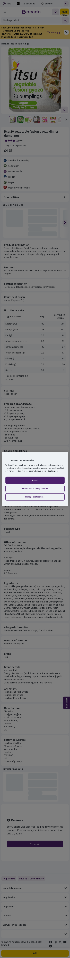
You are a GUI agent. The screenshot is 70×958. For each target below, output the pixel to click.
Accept (35, 480)
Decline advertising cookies (35, 488)
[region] (35, 479)
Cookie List (53, 471)
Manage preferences (35, 497)
